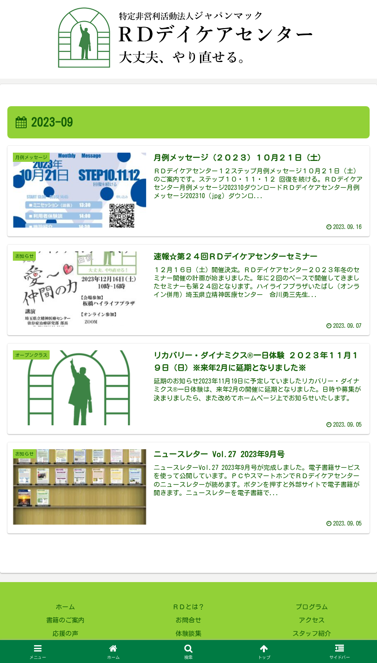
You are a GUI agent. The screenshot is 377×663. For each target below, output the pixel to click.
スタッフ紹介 (311, 633)
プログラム (312, 607)
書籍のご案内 (65, 620)
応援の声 (65, 633)
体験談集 (188, 633)
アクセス (312, 620)
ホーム (65, 607)
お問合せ (188, 620)
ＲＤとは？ (188, 607)
